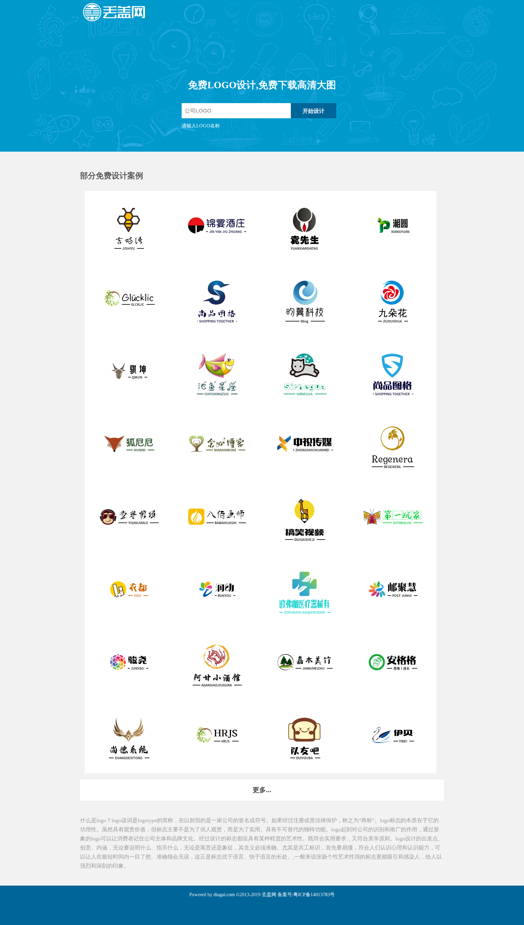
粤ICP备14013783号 (314, 894)
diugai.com (224, 894)
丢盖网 (269, 894)
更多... (262, 790)
